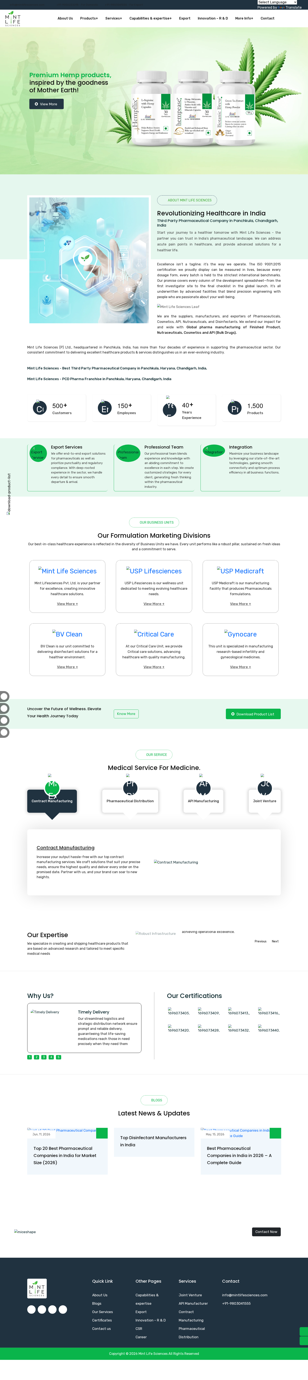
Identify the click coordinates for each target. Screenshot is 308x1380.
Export (184, 18)
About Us (65, 18)
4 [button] (51, 1057)
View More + (67, 604)
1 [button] (29, 1057)
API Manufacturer (193, 1303)
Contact (267, 18)
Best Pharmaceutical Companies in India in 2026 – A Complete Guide (239, 1155)
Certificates (102, 1320)
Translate (294, 7)
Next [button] (275, 941)
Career (141, 1337)
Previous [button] (261, 941)
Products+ (89, 18)
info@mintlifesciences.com (27, 4)
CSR (139, 1329)
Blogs (96, 1303)
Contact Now (266, 1232)
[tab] (52, 801)
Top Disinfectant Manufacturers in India (153, 1141)
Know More (126, 714)
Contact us (101, 1329)
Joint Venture (190, 1295)
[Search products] (298, 18)
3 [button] (44, 1057)
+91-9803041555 (236, 1303)
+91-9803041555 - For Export (124, 4)
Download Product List (255, 714)
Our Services (102, 1312)
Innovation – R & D (213, 18)
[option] (154, 100)
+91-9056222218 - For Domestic (77, 4)
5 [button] (59, 1057)
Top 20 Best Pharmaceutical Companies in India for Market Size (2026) (65, 1155)
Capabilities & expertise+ (150, 18)
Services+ (113, 18)
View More (48, 132)
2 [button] (37, 1057)
